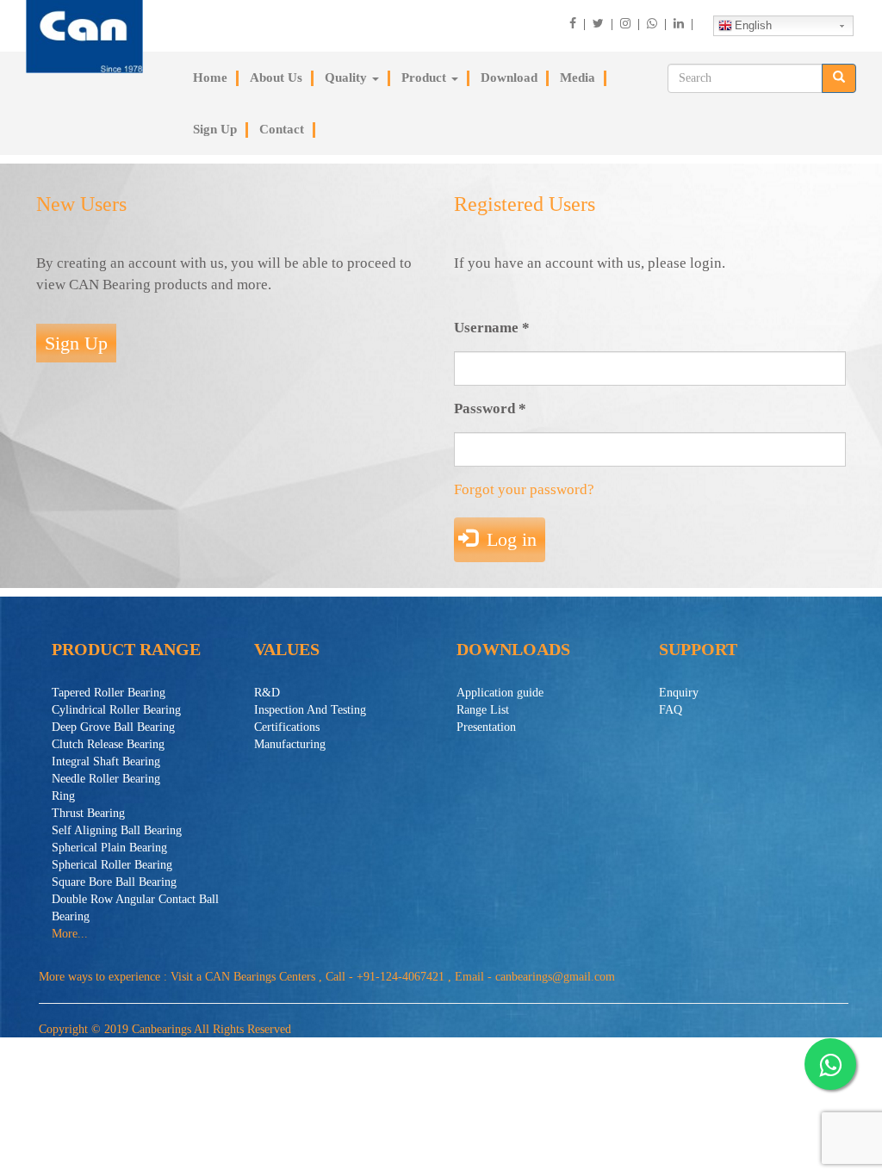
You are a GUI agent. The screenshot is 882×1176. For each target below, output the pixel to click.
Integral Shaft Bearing (106, 761)
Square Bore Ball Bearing (114, 882)
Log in (509, 539)
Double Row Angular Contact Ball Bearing (135, 908)
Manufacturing (290, 744)
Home (210, 77)
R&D (267, 692)
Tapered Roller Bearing (108, 692)
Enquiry (679, 692)
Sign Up (215, 129)
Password (490, 408)
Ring (63, 795)
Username (492, 327)
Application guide (500, 692)
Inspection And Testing (310, 709)
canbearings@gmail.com (555, 976)
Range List (483, 709)
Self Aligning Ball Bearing (117, 830)
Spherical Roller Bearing (112, 864)
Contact (281, 129)
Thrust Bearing (88, 813)
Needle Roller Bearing (106, 778)
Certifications (287, 727)
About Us (276, 77)
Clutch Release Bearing (108, 744)
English (753, 25)
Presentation (486, 727)
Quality (347, 77)
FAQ (670, 709)
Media (577, 77)
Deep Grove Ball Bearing (113, 727)
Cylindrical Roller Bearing (116, 709)
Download (509, 77)
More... (70, 933)
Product (425, 77)
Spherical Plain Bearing (109, 847)
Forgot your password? (524, 489)
